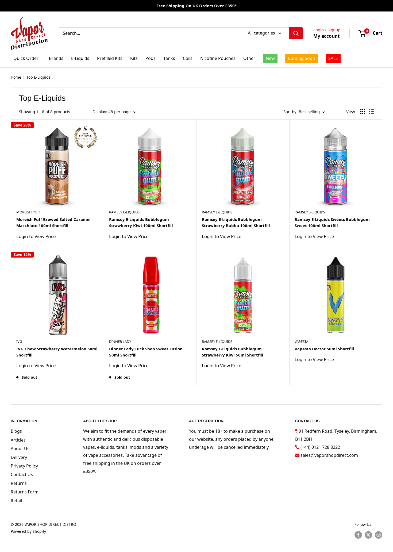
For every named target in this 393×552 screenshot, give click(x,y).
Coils (187, 58)
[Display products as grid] (362, 111)
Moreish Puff (28, 212)
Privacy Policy (24, 466)
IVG (19, 341)
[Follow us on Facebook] (358, 534)
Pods (150, 58)
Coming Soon (301, 58)
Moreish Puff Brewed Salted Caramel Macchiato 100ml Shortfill (53, 222)
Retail (16, 501)
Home (16, 77)
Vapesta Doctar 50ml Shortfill (324, 348)
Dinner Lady (120, 341)
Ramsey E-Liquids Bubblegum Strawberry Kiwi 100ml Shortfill (141, 222)
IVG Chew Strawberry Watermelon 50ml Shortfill (57, 352)
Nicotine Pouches (218, 58)
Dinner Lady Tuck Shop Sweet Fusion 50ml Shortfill (146, 352)
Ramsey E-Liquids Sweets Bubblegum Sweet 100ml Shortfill (332, 222)
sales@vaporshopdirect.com (329, 455)
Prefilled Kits (109, 58)
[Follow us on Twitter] (368, 534)
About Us (20, 448)
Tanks (169, 58)
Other (249, 58)
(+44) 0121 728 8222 (320, 447)
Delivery (19, 457)
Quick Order (25, 58)
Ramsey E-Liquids (124, 212)
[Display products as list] (371, 111)
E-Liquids (80, 58)
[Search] (296, 33)
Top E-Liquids (38, 77)
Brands (56, 58)
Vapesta (301, 341)
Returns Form (24, 492)
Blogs (16, 431)
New (270, 58)
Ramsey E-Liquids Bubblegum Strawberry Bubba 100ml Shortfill (236, 222)
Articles (18, 440)
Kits (134, 58)
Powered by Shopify (28, 531)
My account (326, 36)
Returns (19, 483)
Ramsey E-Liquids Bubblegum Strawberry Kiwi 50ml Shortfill (232, 352)
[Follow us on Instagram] (378, 534)
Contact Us (22, 474)
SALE (333, 58)
